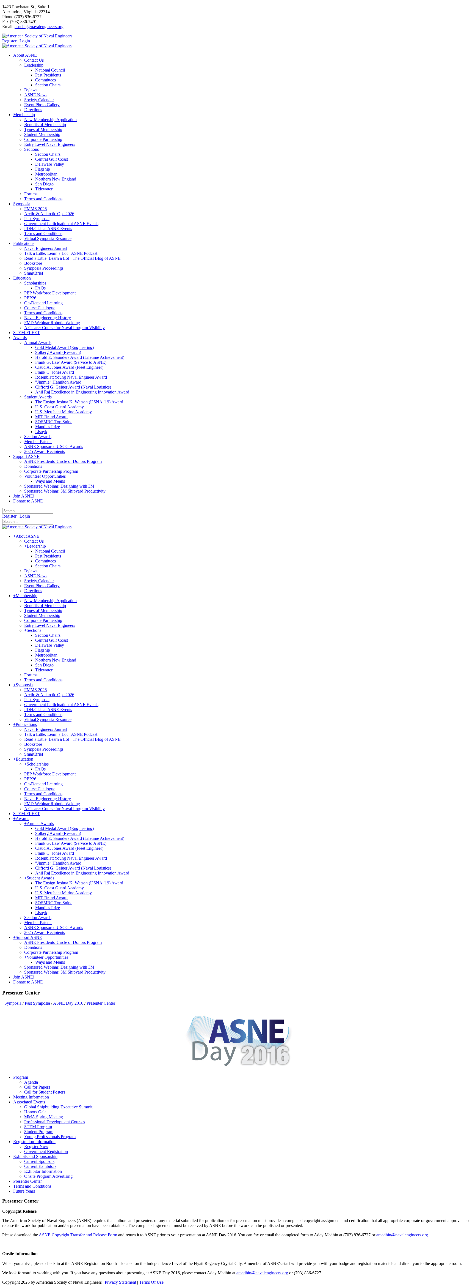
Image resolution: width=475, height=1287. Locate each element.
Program (20, 1077)
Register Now (36, 1146)
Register (9, 41)
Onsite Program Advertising (48, 1176)
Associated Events (29, 1102)
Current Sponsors (39, 1161)
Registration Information (34, 1141)
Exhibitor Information (43, 1171)
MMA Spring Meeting (43, 1116)
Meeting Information (31, 1097)
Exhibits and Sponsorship (35, 1156)
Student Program (38, 1131)
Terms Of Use (151, 1282)
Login (25, 41)
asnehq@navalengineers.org (39, 26)
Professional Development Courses (54, 1121)
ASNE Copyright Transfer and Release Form (78, 1235)
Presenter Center (27, 1181)
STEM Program (38, 1126)
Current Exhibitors (40, 1166)
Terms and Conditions (32, 1186)
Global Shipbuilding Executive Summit (58, 1107)
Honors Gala (35, 1112)
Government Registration (46, 1151)
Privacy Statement (120, 1282)
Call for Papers (37, 1087)
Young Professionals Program (50, 1136)
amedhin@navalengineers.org (402, 1235)
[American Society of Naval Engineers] (37, 36)
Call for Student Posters (44, 1092)
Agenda (31, 1082)
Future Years (24, 1191)
